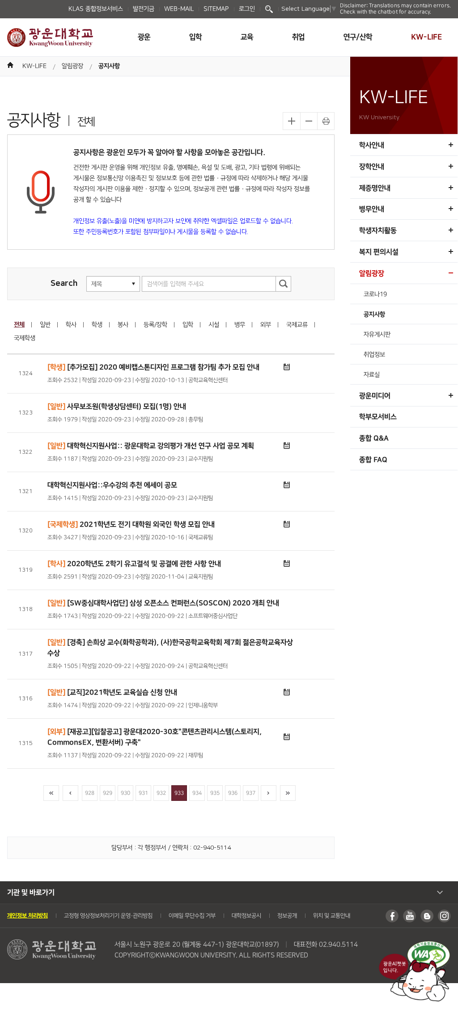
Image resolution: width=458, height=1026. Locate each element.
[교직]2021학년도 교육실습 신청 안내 (112, 693)
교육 (247, 37)
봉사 (123, 324)
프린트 (325, 121)
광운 (144, 37)
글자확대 (291, 121)
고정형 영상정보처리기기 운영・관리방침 (108, 916)
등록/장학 (155, 324)
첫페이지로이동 (51, 793)
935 (215, 793)
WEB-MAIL (179, 9)
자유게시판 (377, 334)
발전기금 (143, 9)
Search (269, 9)
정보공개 (287, 916)
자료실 (372, 374)
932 (161, 793)
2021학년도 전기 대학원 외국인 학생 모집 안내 (131, 525)
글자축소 (308, 121)
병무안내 (371, 209)
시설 (213, 324)
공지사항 (109, 66)
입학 (195, 37)
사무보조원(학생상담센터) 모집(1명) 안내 (116, 406)
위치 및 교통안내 (331, 916)
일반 (45, 324)
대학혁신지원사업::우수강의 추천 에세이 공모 (112, 485)
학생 (97, 324)
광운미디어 (374, 396)
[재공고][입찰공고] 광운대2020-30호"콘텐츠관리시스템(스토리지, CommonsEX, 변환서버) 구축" (154, 737)
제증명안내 (374, 188)
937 (250, 793)
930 (125, 793)
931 (143, 793)
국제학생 (24, 338)
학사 (71, 324)
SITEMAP (216, 9)
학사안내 (371, 145)
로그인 (247, 9)
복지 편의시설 (379, 252)
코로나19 (375, 294)
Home (10, 65)
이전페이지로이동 (70, 793)
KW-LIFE (426, 37)
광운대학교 (50, 37)
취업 (298, 37)
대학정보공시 (246, 916)
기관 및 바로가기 (31, 892)
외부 (265, 324)
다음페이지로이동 (268, 793)
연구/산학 (358, 37)
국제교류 (297, 324)
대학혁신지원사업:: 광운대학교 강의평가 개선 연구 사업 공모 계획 (150, 446)
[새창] (428, 945)
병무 (239, 324)
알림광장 (72, 66)
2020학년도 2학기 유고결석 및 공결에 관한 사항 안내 (134, 564)
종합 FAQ (373, 460)
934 (197, 793)
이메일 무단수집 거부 (192, 916)
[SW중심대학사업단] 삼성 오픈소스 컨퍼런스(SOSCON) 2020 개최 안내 (163, 603)
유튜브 (409, 915)
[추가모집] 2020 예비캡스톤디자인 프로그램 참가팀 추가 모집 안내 (153, 368)
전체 (19, 324)
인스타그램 (444, 915)
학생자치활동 (378, 230)
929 (107, 793)
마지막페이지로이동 (288, 793)
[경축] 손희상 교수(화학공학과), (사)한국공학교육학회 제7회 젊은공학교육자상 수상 (170, 647)
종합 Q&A (374, 438)
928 (89, 793)
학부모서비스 (378, 417)
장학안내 (371, 167)
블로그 (426, 915)
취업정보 (374, 354)
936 (232, 793)
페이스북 (392, 915)
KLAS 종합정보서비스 (95, 9)
